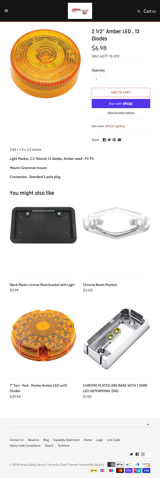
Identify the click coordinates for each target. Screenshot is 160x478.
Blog (46, 440)
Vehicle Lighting (115, 126)
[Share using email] (119, 140)
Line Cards (113, 440)
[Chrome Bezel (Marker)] (116, 240)
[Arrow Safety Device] (80, 11)
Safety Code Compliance (25, 445)
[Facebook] (137, 455)
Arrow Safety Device (33, 464)
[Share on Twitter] (109, 140)
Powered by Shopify (91, 464)
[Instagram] (142, 455)
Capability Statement (66, 440)
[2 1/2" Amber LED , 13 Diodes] (46, 63)
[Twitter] (131, 455)
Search (49, 445)
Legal (99, 440)
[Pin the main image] (114, 140)
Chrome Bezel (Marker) (100, 285)
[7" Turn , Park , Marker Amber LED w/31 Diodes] (43, 341)
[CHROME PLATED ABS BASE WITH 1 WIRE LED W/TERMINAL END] (116, 341)
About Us (33, 440)
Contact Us (16, 440)
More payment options (121, 112)
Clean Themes (69, 464)
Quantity (98, 70)
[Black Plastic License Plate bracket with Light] (43, 240)
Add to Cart (121, 92)
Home (88, 440)
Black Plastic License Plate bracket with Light (42, 285)
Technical (63, 445)
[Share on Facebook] (104, 140)
